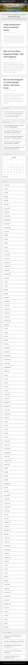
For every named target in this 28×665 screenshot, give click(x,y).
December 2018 (7, 503)
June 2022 (6, 379)
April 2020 (6, 479)
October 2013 (6, 553)
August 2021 (6, 417)
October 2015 (6, 526)
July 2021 (6, 421)
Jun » (7, 176)
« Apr (4, 176)
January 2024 (6, 305)
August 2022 (6, 371)
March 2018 (6, 518)
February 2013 (7, 584)
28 (20, 172)
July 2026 (6, 189)
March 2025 (6, 251)
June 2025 (6, 239)
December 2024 (7, 262)
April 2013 (6, 576)
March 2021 (6, 437)
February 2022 (7, 394)
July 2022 (6, 375)
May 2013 (6, 573)
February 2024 (7, 301)
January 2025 (6, 258)
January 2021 (6, 445)
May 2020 (6, 476)
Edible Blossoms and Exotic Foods (17, 641)
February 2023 (7, 348)
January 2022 (6, 398)
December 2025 (7, 216)
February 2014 (7, 538)
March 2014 (6, 534)
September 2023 (7, 320)
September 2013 (7, 557)
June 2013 (6, 569)
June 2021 (6, 425)
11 (10, 167)
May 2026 (6, 196)
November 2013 (7, 549)
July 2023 (6, 328)
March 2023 (6, 344)
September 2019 (7, 483)
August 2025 (6, 231)
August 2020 (6, 464)
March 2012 (6, 627)
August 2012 (6, 607)
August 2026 (6, 185)
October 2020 (6, 456)
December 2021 (7, 402)
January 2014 (6, 542)
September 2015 (7, 530)
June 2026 (6, 192)
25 (10, 172)
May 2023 (6, 336)
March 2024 (6, 297)
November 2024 (7, 266)
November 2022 (7, 359)
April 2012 (6, 623)
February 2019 (7, 495)
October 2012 (6, 600)
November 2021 (7, 406)
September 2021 (7, 414)
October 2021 (6, 410)
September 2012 (7, 604)
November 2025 (7, 220)
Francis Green (7, 636)
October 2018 (6, 510)
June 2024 (6, 285)
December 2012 (7, 592)
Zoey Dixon (6, 641)
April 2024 (6, 293)
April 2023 (6, 340)
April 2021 (6, 433)
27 (17, 172)
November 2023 (7, 313)
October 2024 (6, 270)
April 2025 (6, 247)
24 (7, 172)
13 (17, 167)
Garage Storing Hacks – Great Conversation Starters (12, 27)
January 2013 (6, 588)
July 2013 (6, 565)
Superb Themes (22, 663)
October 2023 (6, 317)
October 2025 (6, 223)
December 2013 (7, 545)
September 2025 (7, 227)
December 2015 (7, 522)
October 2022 (6, 363)
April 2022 (6, 386)
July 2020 (6, 468)
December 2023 (7, 309)
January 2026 (6, 212)
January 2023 (6, 351)
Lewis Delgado (7, 645)
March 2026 (6, 204)
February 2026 (7, 208)
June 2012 (6, 615)
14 (20, 167)
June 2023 (6, 332)
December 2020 (7, 448)
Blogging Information (8, 1)
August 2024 (6, 278)
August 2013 (6, 561)
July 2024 (6, 282)
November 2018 (7, 507)
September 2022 (7, 367)
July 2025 (6, 235)
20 (17, 169)
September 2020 (7, 460)
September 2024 (7, 274)
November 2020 (7, 452)
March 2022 (6, 390)
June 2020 (6, 472)
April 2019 (6, 487)
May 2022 (6, 382)
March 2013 (6, 580)
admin (15, 32)
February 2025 (7, 254)
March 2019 (6, 491)
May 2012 (6, 619)
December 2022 (7, 355)
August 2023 (6, 324)
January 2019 (6, 499)
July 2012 (6, 611)
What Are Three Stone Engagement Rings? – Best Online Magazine (13, 54)
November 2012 (7, 596)
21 (20, 169)
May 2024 (6, 289)
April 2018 (6, 514)
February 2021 (7, 441)
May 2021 (6, 429)
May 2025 (6, 243)
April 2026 (6, 200)
